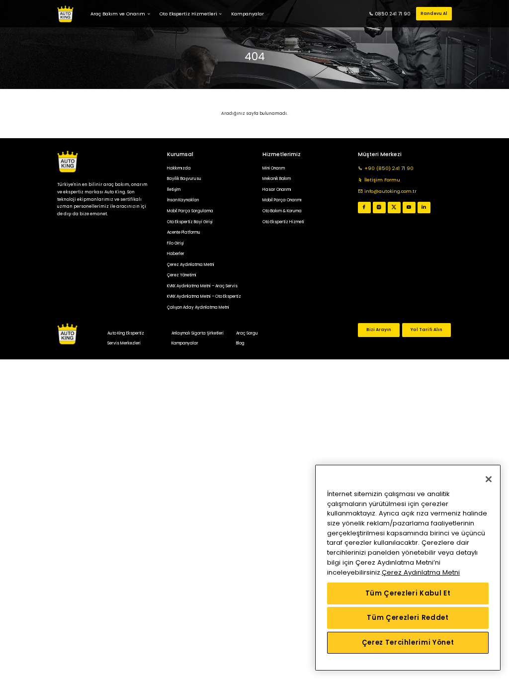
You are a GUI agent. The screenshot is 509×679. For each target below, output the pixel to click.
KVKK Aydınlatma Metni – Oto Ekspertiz (204, 296)
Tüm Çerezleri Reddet (407, 617)
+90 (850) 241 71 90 (389, 168)
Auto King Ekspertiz (125, 333)
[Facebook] (364, 208)
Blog (240, 343)
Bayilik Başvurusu (184, 178)
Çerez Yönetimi (181, 275)
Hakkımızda (179, 168)
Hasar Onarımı (276, 189)
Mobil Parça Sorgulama (190, 211)
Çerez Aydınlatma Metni (190, 264)
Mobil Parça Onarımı (282, 200)
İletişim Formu (382, 179)
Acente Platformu (183, 232)
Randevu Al (434, 13)
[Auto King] (65, 13)
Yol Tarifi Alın (426, 330)
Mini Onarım (273, 168)
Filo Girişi (175, 243)
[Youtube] (409, 208)
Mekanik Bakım (276, 178)
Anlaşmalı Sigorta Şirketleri (197, 333)
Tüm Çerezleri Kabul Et (407, 593)
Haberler (175, 253)
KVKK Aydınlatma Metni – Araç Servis (202, 286)
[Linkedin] (424, 208)
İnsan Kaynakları (183, 200)
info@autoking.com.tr (390, 191)
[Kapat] (489, 479)
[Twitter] (394, 208)
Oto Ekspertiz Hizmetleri (188, 13)
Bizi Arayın (378, 330)
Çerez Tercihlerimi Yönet (408, 642)
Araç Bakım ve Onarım (117, 13)
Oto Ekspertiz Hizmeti (283, 222)
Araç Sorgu (247, 333)
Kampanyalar (184, 343)
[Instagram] (379, 208)
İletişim (173, 189)
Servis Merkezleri (124, 343)
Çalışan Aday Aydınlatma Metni (198, 307)
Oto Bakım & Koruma (282, 211)
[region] (408, 567)
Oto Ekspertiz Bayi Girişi (190, 222)
